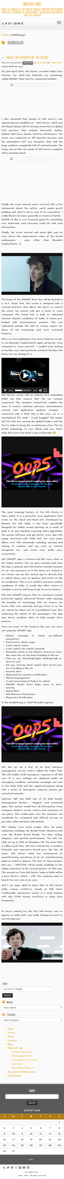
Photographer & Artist (22, 1056)
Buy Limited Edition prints (22, 1072)
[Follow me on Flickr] (15, 24)
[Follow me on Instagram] (12, 24)
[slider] (23, 390)
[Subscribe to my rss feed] (3, 24)
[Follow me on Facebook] (9, 24)
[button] (25, 376)
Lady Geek (17, 1064)
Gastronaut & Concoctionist (25, 1060)
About (11, 1037)
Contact (12, 1041)
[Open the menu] (59, 23)
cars (25, 63)
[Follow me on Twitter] (6, 24)
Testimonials (14, 1076)
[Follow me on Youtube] (19, 24)
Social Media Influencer (22, 1068)
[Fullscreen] (45, 390)
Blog (10, 1044)
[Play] (5, 390)
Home (4, 35)
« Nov (30, 1160)
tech (30, 63)
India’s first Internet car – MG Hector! (27, 57)
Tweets (11, 1033)
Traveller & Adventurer (22, 1052)
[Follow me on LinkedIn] (22, 24)
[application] (25, 375)
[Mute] (40, 390)
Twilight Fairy (32, 4)
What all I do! (15, 1048)
